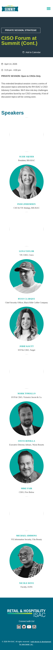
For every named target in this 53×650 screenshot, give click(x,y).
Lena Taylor (26, 251)
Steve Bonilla (26, 441)
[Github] (24, 627)
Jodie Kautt (26, 346)
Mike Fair (26, 488)
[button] (49, 8)
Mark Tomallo (27, 394)
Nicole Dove (26, 583)
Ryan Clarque (26, 299)
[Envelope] (34, 627)
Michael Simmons (26, 536)
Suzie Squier (26, 157)
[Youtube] (29, 627)
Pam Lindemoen (26, 204)
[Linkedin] (19, 627)
